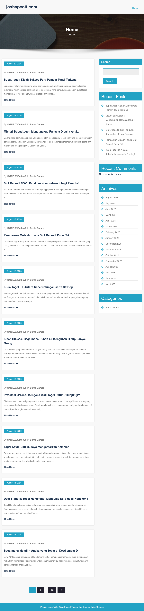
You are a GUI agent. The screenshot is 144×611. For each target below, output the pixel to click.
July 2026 (110, 203)
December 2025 (113, 243)
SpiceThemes (97, 606)
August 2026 (111, 197)
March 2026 (111, 226)
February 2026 (112, 232)
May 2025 (110, 284)
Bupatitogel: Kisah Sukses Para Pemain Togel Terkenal (40, 79)
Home (135, 7)
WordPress (64, 606)
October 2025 (112, 255)
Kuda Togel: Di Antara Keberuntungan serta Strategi (39, 287)
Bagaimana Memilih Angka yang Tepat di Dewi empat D (41, 550)
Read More (9, 99)
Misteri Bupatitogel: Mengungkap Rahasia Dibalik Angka (41, 131)
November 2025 (113, 249)
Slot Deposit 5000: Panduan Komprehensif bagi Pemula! (41, 183)
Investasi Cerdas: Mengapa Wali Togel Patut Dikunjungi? (42, 395)
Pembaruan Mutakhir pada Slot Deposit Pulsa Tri (36, 235)
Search (105, 62)
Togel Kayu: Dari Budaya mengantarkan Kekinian (36, 447)
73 (52, 590)
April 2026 (110, 220)
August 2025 (111, 266)
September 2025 (113, 261)
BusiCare (83, 606)
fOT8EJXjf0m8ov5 (16, 72)
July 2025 (110, 272)
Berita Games (37, 72)
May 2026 (110, 214)
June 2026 (110, 209)
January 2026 (112, 238)
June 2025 (110, 278)
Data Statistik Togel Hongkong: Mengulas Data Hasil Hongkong (46, 498)
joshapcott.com (21, 7)
